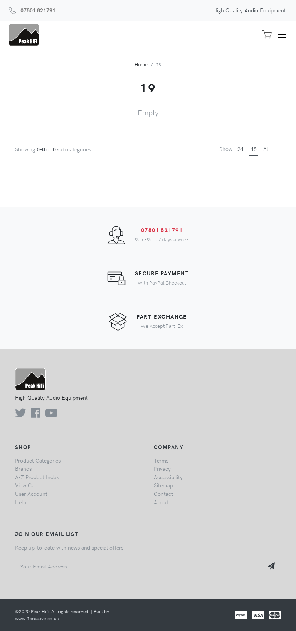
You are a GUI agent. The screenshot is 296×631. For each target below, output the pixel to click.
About (161, 502)
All (266, 149)
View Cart (26, 485)
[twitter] (20, 415)
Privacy (162, 468)
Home (141, 64)
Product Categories (38, 460)
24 (240, 149)
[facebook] (35, 415)
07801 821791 (38, 10)
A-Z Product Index (37, 477)
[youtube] (51, 415)
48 (254, 149)
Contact (163, 493)
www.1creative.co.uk (37, 618)
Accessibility (168, 477)
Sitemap (163, 485)
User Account (31, 493)
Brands (23, 468)
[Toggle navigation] (285, 34)
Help (20, 502)
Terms (161, 460)
